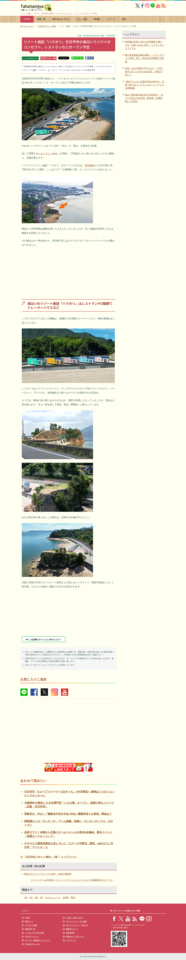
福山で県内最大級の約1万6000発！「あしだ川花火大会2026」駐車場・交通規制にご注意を (144, 98)
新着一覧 (41, 19)
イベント (111, 19)
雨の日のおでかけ (61, 19)
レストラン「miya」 (48, 153)
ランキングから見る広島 (34, 933)
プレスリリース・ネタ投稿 (76, 921)
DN (26, 897)
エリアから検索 (31, 925)
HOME (27, 19)
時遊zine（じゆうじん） (75, 936)
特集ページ (29, 921)
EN (31, 897)
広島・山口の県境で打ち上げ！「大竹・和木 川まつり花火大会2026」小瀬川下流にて (144, 71)
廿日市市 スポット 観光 (48, 58)
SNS (124, 19)
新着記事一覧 (30, 929)
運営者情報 (70, 933)
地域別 (97, 19)
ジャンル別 (81, 19)
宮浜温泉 (89, 165)
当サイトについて (73, 925)
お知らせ (84, 925)
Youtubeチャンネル (32, 944)
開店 (73, 897)
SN (41, 897)
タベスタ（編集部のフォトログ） (38, 940)
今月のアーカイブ (32, 936)
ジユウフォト (71, 940)
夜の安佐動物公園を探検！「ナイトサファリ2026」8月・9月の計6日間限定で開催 (144, 58)
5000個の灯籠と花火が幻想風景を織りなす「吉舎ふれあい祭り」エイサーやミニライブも (144, 44)
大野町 (65, 897)
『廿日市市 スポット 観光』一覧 (40, 857)
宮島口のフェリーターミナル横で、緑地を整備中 (48, 874)
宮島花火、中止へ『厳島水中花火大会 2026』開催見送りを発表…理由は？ (68, 813)
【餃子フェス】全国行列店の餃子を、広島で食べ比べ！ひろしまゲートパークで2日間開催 (144, 84)
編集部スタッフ (72, 929)
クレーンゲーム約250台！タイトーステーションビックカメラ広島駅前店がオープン (72, 880)
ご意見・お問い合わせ (74, 918)
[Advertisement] (68, 270)
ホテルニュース (52, 897)
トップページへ (69, 857)
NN (36, 897)
